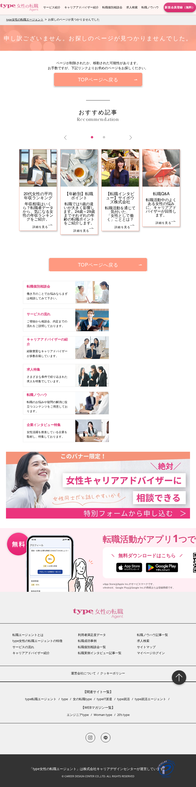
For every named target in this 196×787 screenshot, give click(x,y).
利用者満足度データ (92, 635)
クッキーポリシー (112, 673)
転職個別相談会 (112, 7)
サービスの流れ (23, 647)
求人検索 (132, 7)
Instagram (90, 737)
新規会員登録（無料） (180, 7)
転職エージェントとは (28, 635)
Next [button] (130, 138)
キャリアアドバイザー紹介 (81, 7)
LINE (105, 737)
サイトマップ (146, 647)
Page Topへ (179, 677)
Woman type (103, 715)
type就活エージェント (150, 699)
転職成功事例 (87, 641)
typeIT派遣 (104, 699)
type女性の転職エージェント (25, 19)
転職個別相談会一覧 (92, 647)
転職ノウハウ (150, 7)
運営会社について (83, 673)
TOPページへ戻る (98, 79)
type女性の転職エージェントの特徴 (37, 641)
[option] (98, 198)
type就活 (123, 699)
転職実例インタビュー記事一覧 (99, 653)
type (64, 699)
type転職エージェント (40, 699)
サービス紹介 (51, 7)
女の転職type (82, 699)
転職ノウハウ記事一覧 (152, 635)
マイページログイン (151, 653)
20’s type (123, 715)
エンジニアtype (78, 715)
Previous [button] (66, 138)
